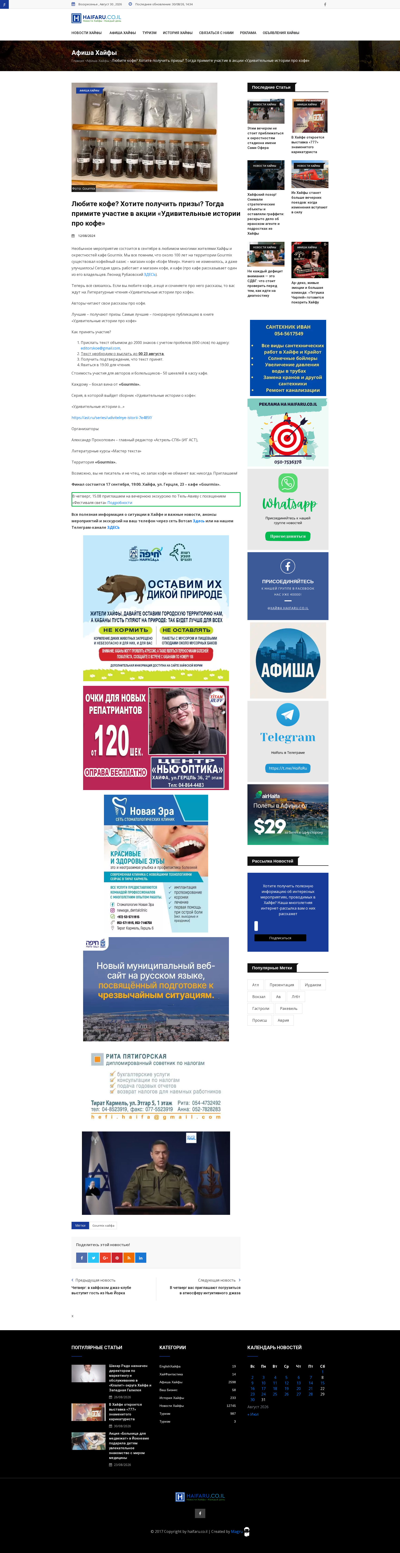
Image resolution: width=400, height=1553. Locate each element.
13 (299, 1383)
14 (311, 1383)
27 (299, 1394)
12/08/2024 (86, 235)
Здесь (199, 520)
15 (322, 1383)
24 (263, 1394)
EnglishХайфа (197, 1366)
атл (255, 984)
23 (252, 1394)
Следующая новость (217, 1280)
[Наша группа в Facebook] (325, 4)
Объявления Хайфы (281, 33)
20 (299, 1388)
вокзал (258, 996)
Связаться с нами (216, 33)
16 (252, 1388)
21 (311, 1388)
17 (263, 1388)
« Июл (253, 1414)
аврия (283, 1020)
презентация (282, 984)
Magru (237, 1531)
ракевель (288, 1008)
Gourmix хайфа (103, 1225)
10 (263, 1383)
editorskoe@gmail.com (100, 348)
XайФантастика (197, 1374)
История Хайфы (178, 33)
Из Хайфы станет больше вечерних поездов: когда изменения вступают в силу (309, 202)
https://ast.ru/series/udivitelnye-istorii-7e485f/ (112, 417)
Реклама (248, 33)
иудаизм (313, 984)
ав (278, 996)
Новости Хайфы (87, 33)
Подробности (119, 502)
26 (286, 1394)
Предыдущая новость (95, 1280)
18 (275, 1388)
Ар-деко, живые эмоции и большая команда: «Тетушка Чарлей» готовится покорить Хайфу (307, 292)
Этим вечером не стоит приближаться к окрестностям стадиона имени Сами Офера (265, 138)
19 (286, 1388)
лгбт (296, 996)
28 (311, 1394)
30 (252, 1399)
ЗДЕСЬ (150, 274)
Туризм (149, 33)
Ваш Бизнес (197, 1390)
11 (275, 1383)
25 (275, 1394)
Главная (78, 61)
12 (286, 1383)
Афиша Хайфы (122, 33)
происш (259, 1020)
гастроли (260, 1008)
